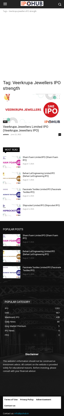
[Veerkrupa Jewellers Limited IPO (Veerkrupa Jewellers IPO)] (32, 108)
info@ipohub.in (21, 413)
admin (6, 134)
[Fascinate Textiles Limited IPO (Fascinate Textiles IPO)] (11, 194)
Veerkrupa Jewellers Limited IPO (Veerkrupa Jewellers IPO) (25, 128)
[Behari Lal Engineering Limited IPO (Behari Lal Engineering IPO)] (11, 178)
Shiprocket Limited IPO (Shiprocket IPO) (41, 205)
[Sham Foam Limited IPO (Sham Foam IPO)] (11, 162)
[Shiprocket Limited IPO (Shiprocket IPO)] (11, 210)
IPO (5, 122)
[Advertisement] (32, 46)
